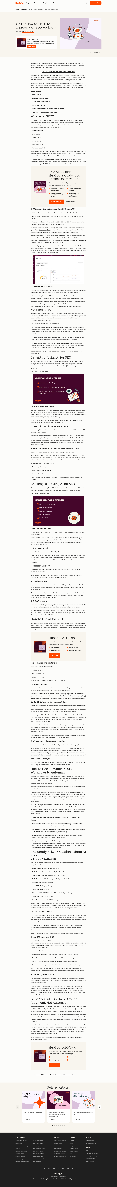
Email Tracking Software (21, 1151)
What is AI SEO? (36, 94)
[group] (33, 1107)
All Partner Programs (90, 1150)
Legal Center (36, 1179)
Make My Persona (58, 1148)
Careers (71, 1143)
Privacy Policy (46, 1179)
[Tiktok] (72, 1169)
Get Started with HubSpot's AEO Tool (58, 71)
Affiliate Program (90, 1161)
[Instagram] (49, 1169)
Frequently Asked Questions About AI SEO (45, 112)
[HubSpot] (58, 1173)
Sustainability (73, 1156)
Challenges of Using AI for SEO (41, 101)
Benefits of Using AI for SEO (40, 98)
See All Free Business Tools (60, 1140)
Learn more (69, 201)
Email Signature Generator (60, 1151)
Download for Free (56, 201)
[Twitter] (58, 1169)
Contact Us (72, 1159)
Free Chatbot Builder (38, 1151)
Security (55, 1179)
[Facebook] (45, 1169)
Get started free (95, 3)
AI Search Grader (58, 1143)
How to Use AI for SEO (38, 105)
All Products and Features (21, 1140)
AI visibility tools (42, 242)
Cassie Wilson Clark (28, 31)
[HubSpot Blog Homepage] (19, 3)
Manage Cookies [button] (79, 1179)
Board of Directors (74, 1148)
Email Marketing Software (21, 1159)
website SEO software (42, 316)
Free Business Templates (59, 1153)
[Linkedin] (63, 1169)
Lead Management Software (22, 1161)
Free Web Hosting (37, 1161)
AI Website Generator (20, 1156)
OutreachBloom (49, 843)
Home (17, 9)
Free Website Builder (38, 1143)
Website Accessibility (66, 1179)
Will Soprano (35, 151)
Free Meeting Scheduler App (22, 1146)
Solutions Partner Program (92, 1153)
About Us (72, 1140)
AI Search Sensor (58, 1146)
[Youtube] (54, 1169)
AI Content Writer (20, 1153)
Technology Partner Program (92, 1156)
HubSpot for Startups (90, 1158)
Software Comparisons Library (61, 1156)
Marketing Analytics (38, 1156)
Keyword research (37, 130)
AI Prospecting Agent (38, 1140)
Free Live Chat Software (38, 1153)
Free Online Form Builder (39, 1148)
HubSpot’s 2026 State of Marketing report (57, 159)
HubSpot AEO (19, 1143)
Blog (71, 1153)
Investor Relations (74, 1151)
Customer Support (90, 1140)
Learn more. (54, 655)
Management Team (74, 1146)
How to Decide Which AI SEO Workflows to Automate (48, 108)
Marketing (24, 9)
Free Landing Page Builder (39, 1159)
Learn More (31, 46)
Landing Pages (36, 1146)
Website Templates (58, 1159)
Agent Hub (18, 1148)
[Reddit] (68, 1169)
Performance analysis (38, 148)
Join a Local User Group (91, 1143)
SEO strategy (60, 361)
